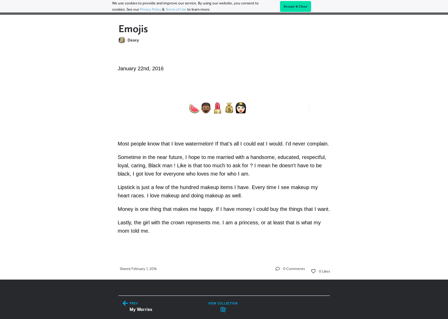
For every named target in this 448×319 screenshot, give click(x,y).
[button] (278, 269)
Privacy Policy (150, 9)
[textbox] (224, 149)
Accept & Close (295, 6)
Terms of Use (175, 9)
